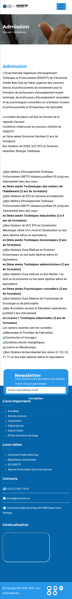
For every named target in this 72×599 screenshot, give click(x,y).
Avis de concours (17, 416)
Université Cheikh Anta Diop (23, 454)
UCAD (24, 588)
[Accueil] (24, 7)
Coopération (14, 420)
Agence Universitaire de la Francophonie (30, 469)
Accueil (7, 32)
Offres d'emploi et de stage (23, 435)
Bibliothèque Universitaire (22, 459)
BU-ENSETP (14, 464)
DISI (18, 588)
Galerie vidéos (15, 430)
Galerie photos (16, 425)
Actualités (13, 411)
